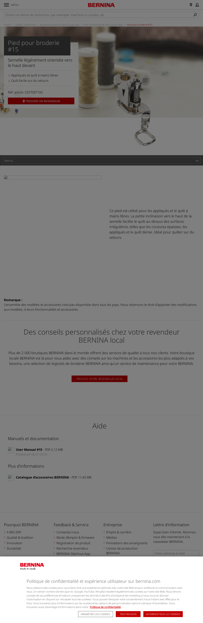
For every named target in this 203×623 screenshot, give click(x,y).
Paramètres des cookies (95, 614)
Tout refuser (128, 614)
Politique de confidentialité (105, 607)
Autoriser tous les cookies (163, 614)
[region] (101, 589)
